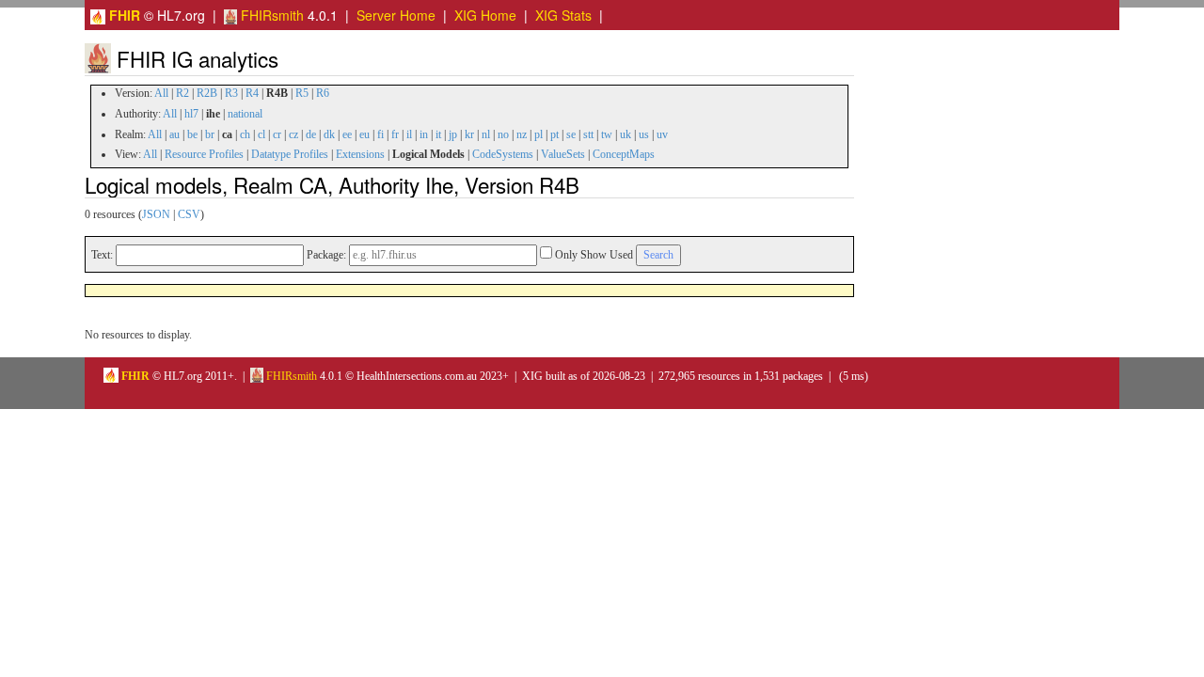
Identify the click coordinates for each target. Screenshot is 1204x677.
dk (329, 134)
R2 (182, 93)
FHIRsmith (270, 15)
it (438, 134)
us (644, 134)
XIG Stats (563, 15)
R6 (322, 93)
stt (588, 134)
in (424, 134)
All (161, 93)
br (209, 134)
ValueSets (563, 154)
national (245, 113)
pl (538, 134)
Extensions (360, 154)
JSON (156, 214)
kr (469, 134)
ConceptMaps (624, 154)
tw (606, 134)
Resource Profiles (204, 154)
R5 (302, 93)
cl (261, 134)
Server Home (396, 15)
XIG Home (485, 15)
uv (662, 134)
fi (380, 134)
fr (395, 134)
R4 (252, 93)
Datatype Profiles (289, 154)
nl (486, 134)
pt (554, 134)
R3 (231, 93)
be (192, 134)
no (503, 134)
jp (453, 134)
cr (277, 134)
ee (347, 134)
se (571, 134)
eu (364, 134)
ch (245, 134)
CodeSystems (502, 154)
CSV (189, 214)
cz (293, 134)
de (311, 134)
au (174, 134)
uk (625, 134)
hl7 (191, 113)
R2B (207, 93)
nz (521, 134)
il (409, 134)
